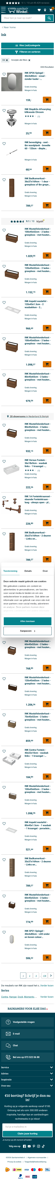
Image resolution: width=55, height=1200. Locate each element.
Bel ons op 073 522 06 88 (26, 1057)
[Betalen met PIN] (47, 1169)
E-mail (16, 1034)
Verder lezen (47, 985)
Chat (15, 1045)
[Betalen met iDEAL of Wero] (17, 1169)
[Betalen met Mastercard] (40, 1169)
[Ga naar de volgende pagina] (51, 975)
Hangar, (13, 997)
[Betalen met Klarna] (27, 1177)
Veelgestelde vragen (24, 1022)
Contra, (5, 997)
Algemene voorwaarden (37, 1157)
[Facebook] (24, 1146)
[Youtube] (29, 1146)
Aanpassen (26, 631)
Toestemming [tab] (10, 571)
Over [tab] (45, 571)
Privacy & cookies (14, 1161)
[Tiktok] (43, 1146)
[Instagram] (38, 1146)
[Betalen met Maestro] (33, 1169)
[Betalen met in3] (34, 1177)
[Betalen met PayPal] (20, 1176)
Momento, (29, 997)
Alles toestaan (27, 621)
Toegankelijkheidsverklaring (35, 1161)
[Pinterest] (34, 1146)
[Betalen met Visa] (26, 1169)
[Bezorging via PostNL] (7, 1169)
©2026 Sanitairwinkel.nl (15, 1157)
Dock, (20, 997)
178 (44, 975)
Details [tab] (28, 571)
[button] (4, 74)
